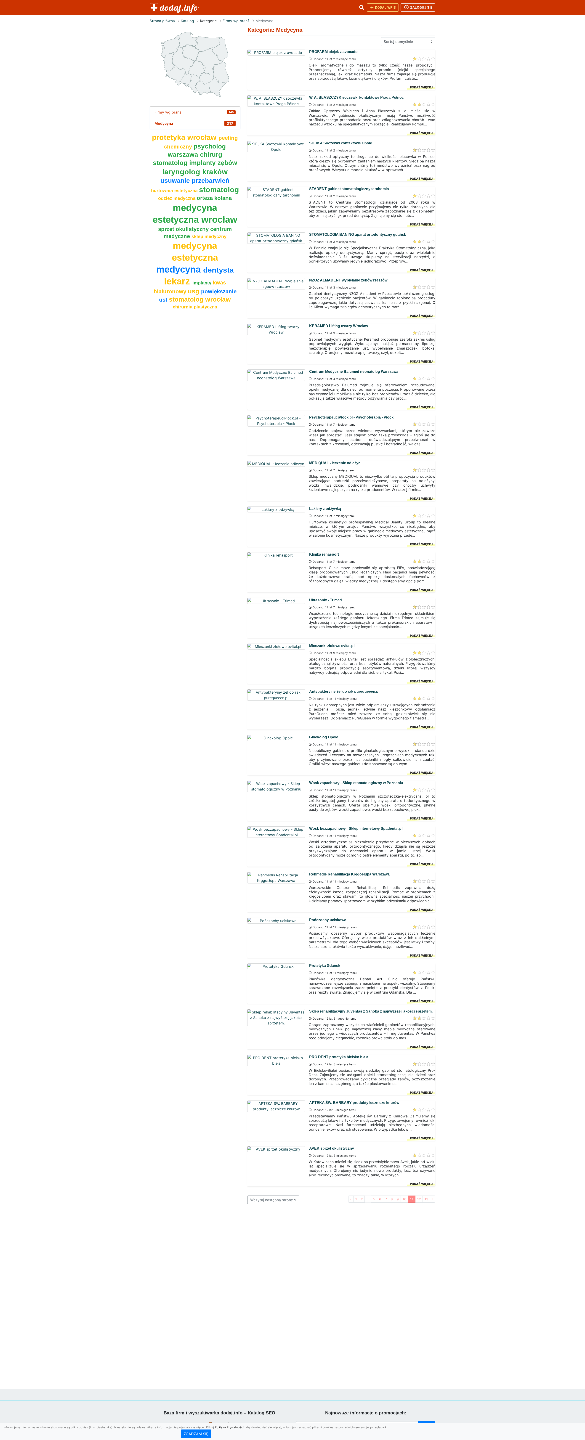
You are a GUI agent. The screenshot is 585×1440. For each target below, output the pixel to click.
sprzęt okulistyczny (184, 229)
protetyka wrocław (185, 137)
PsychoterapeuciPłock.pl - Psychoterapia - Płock (351, 417)
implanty (202, 282)
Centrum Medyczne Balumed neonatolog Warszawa (353, 372)
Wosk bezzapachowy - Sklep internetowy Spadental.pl (355, 828)
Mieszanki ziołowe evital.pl (331, 646)
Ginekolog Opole (323, 737)
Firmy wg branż (236, 21)
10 (404, 1199)
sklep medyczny (208, 236)
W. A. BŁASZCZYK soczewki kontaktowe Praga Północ (356, 97)
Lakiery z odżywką (325, 509)
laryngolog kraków (195, 172)
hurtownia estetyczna (175, 190)
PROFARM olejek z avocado (333, 52)
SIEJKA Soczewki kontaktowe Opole (340, 143)
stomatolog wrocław (200, 299)
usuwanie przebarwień (194, 180)
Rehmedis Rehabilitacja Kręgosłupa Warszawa (349, 874)
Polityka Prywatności (229, 1427)
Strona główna (162, 21)
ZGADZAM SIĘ (196, 1434)
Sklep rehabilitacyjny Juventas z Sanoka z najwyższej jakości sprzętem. (371, 1011)
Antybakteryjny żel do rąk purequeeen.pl (344, 691)
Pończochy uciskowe (327, 920)
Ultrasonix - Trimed (325, 600)
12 (419, 1199)
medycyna (179, 269)
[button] (361, 7)
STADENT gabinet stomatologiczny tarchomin (349, 189)
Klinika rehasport (324, 554)
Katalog (187, 21)
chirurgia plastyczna (195, 306)
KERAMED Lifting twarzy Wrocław (338, 326)
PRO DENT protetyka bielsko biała (338, 1057)
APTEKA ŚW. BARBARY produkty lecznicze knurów (354, 1103)
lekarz (178, 281)
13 (426, 1199)
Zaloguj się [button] (420, 7)
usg (194, 291)
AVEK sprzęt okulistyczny (331, 1148)
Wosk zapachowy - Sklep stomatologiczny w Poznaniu (356, 783)
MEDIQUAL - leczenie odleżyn (335, 463)
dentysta (218, 270)
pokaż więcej (421, 87)
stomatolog (219, 190)
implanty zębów (213, 162)
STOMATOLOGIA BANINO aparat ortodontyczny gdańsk (357, 234)
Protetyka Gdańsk (324, 966)
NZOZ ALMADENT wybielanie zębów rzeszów (348, 280)
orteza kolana (214, 198)
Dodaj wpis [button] (385, 7)
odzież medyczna (177, 198)
